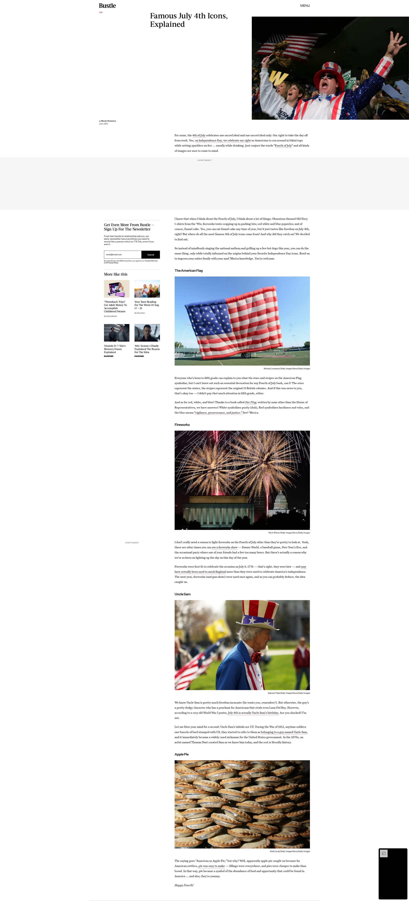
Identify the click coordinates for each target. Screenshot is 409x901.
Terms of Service (151, 261)
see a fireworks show (224, 547)
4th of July (199, 135)
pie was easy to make (212, 866)
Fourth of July (283, 145)
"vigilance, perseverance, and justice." (218, 412)
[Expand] (382, 851)
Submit (150, 254)
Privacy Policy (112, 263)
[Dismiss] (403, 851)
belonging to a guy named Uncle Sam (284, 732)
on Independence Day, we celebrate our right (223, 140)
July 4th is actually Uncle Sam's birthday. (253, 712)
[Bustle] (107, 5)
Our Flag (250, 402)
